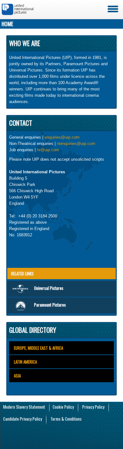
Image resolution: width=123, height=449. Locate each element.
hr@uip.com (48, 149)
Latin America (25, 362)
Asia (17, 375)
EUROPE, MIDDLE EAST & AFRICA (38, 348)
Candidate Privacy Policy (22, 419)
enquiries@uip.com (61, 137)
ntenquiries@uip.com (76, 143)
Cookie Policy (63, 407)
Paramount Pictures (50, 305)
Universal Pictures (48, 288)
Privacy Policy (93, 407)
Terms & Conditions (66, 419)
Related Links (22, 273)
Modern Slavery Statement (24, 407)
